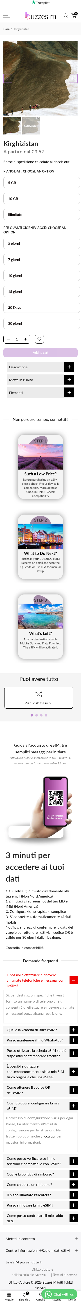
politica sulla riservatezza (29, 1275)
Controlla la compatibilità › (25, 947)
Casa (6, 29)
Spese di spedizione (18, 161)
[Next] (73, 78)
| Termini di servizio (62, 1275)
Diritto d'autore (42, 1269)
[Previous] (7, 78)
